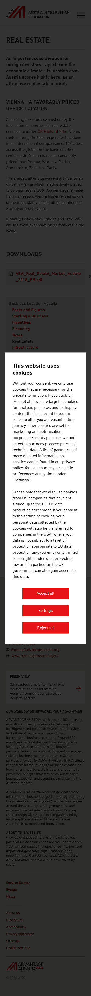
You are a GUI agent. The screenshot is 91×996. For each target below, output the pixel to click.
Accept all (45, 594)
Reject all (45, 628)
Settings (45, 611)
